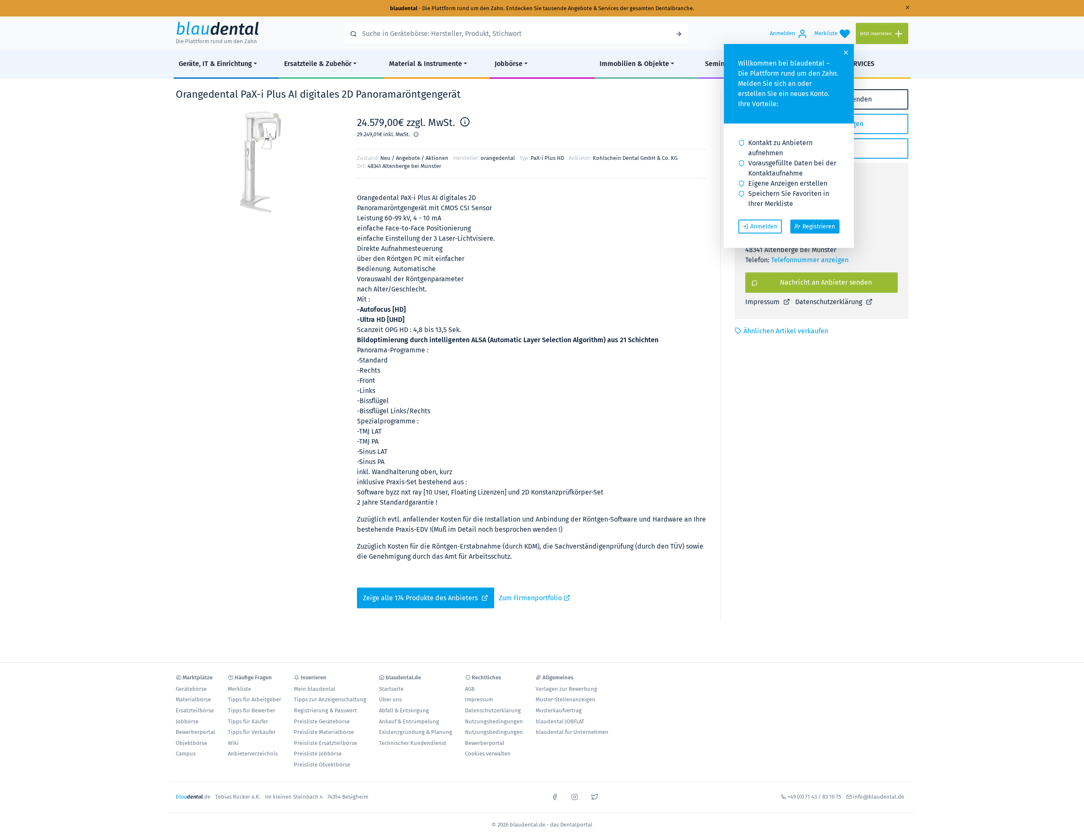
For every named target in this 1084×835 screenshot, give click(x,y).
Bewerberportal (195, 732)
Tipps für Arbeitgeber (254, 699)
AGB (470, 689)
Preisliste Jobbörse (318, 753)
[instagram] (574, 796)
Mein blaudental (314, 689)
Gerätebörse (191, 689)
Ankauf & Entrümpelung (409, 721)
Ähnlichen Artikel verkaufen (786, 331)
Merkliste (239, 689)
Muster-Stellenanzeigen (565, 699)
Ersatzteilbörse (195, 710)
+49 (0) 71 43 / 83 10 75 (814, 797)
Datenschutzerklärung (829, 302)
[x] (594, 796)
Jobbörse (509, 64)
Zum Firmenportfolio (531, 598)
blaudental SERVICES (842, 64)
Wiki (233, 743)
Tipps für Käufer (248, 721)
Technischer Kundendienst (412, 743)
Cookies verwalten (488, 753)
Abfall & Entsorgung (404, 710)
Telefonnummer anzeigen (810, 260)
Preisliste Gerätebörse (322, 721)
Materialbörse (193, 699)
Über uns (390, 699)
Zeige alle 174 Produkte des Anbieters (421, 598)
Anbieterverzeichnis (253, 753)
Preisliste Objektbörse (322, 764)
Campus (186, 753)
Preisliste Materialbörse (324, 732)
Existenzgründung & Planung (415, 732)
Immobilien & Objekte (634, 64)
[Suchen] (678, 33)
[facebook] (554, 796)
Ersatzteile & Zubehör (317, 64)
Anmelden (763, 226)
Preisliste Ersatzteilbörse (325, 743)
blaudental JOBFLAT (560, 721)
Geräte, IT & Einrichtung (215, 64)
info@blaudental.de (878, 797)
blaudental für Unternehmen (572, 732)
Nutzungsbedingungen (494, 721)
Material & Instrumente (425, 64)
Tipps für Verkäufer (252, 732)
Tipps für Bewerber (251, 710)
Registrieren (818, 226)
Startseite (391, 689)
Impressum (763, 302)
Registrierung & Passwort (325, 710)
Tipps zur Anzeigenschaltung (330, 699)
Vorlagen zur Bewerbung (566, 689)
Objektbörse (191, 743)
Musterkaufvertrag (559, 710)
